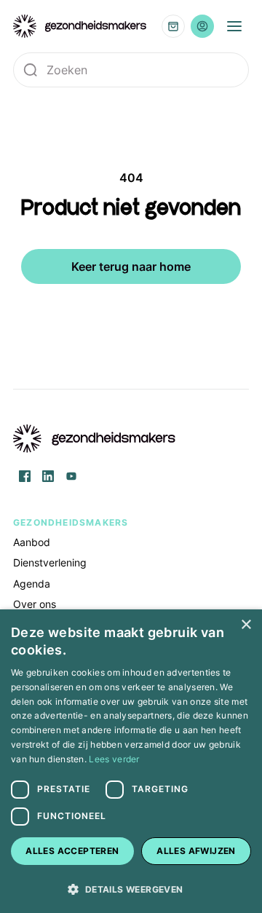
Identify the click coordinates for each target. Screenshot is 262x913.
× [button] (245, 625)
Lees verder (114, 759)
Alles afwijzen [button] (196, 850)
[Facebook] (24, 476)
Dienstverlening (50, 562)
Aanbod (31, 542)
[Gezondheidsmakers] (80, 26)
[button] (131, 888)
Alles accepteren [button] (72, 850)
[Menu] (234, 26)
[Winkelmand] (173, 26)
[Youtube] (71, 476)
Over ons (34, 604)
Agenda (31, 583)
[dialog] (131, 761)
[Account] (202, 26)
